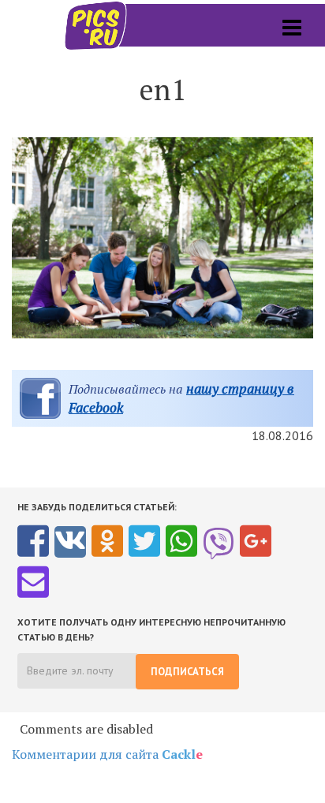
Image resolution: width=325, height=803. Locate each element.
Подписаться (187, 671)
